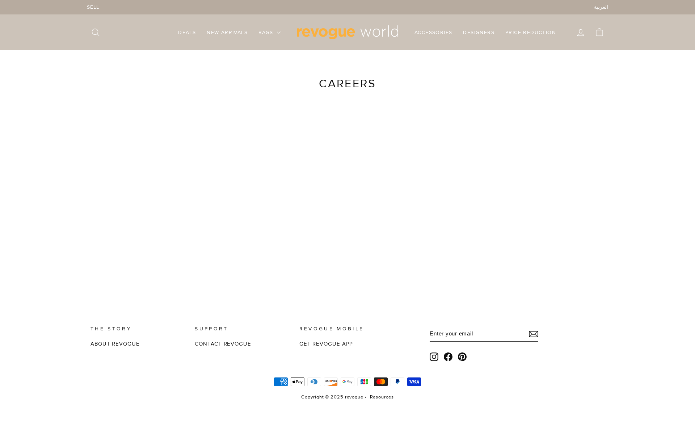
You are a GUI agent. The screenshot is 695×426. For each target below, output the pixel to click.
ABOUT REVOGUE (115, 344)
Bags (266, 32)
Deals (187, 32)
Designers (478, 32)
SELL (93, 7)
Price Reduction (530, 32)
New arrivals (227, 32)
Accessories (433, 32)
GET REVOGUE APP (326, 344)
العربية (601, 7)
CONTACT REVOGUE (223, 344)
